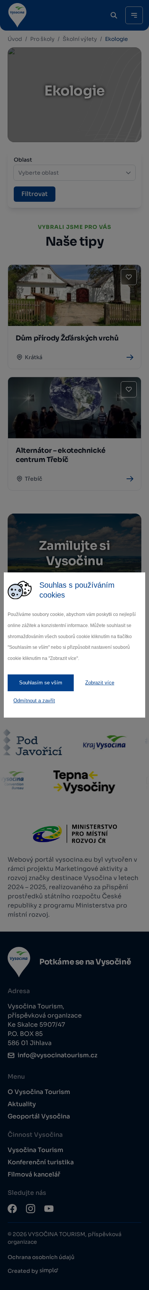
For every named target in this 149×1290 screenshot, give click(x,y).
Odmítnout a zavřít (34, 700)
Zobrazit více (99, 683)
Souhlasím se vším (40, 683)
